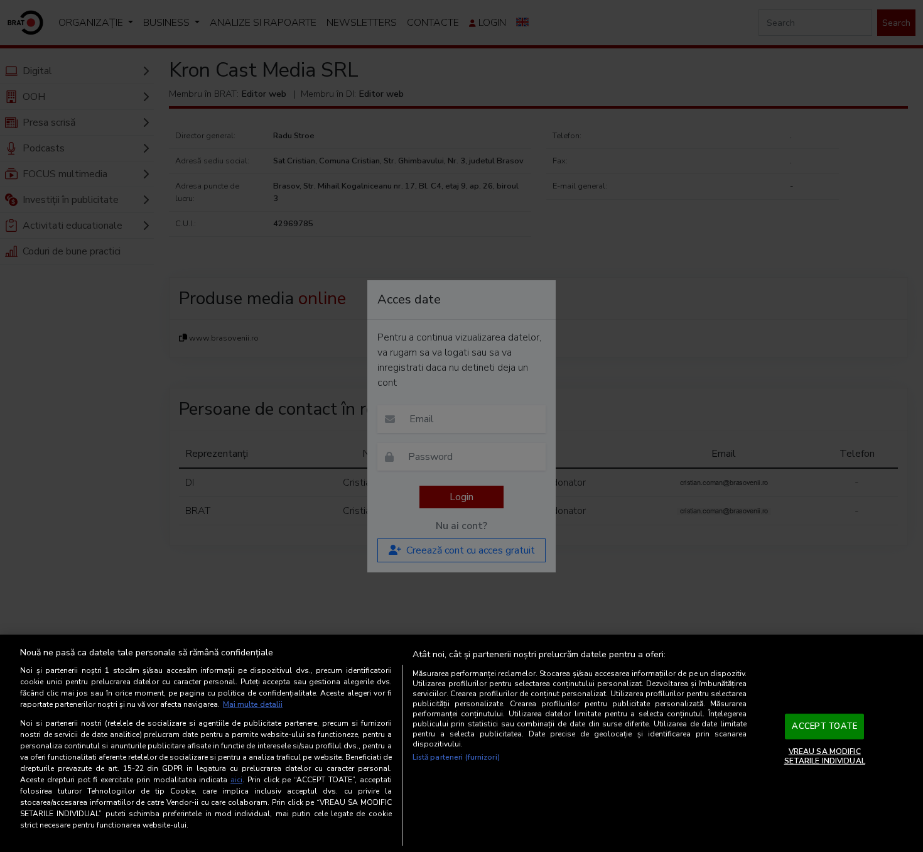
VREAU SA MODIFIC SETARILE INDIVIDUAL (824, 755)
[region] (461, 743)
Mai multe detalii (253, 704)
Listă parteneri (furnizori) (456, 757)
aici (236, 780)
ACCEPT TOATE (824, 726)
